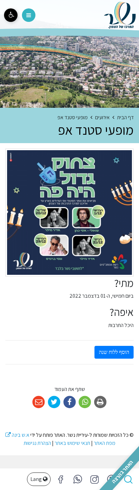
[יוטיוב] (111, 479)
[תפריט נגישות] (11, 15)
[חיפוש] (128, 479)
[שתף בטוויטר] (54, 402)
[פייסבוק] (94, 479)
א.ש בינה (17, 434)
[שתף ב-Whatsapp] (85, 402)
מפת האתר (104, 443)
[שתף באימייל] (38, 402)
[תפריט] (28, 15)
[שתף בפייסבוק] (69, 402)
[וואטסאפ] (77, 479)
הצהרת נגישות (37, 443)
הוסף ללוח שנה (114, 352)
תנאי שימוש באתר (72, 443)
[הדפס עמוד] (100, 402)
